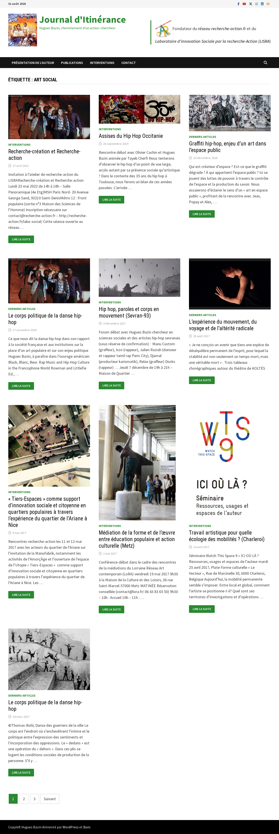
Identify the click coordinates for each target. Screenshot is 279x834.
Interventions (102, 62)
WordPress (71, 827)
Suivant (50, 798)
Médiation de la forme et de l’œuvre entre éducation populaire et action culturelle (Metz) (137, 539)
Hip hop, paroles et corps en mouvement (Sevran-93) (129, 312)
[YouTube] (245, 3)
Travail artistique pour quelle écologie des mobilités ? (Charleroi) (227, 536)
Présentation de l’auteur (33, 62)
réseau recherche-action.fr (222, 28)
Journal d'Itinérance (82, 19)
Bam (86, 827)
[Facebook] (239, 3)
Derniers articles (202, 137)
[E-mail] (268, 3)
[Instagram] (257, 3)
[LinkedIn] (262, 3)
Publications (72, 62)
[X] (251, 3)
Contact (128, 62)
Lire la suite (21, 239)
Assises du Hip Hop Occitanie (131, 136)
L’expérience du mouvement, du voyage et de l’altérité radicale (223, 325)
